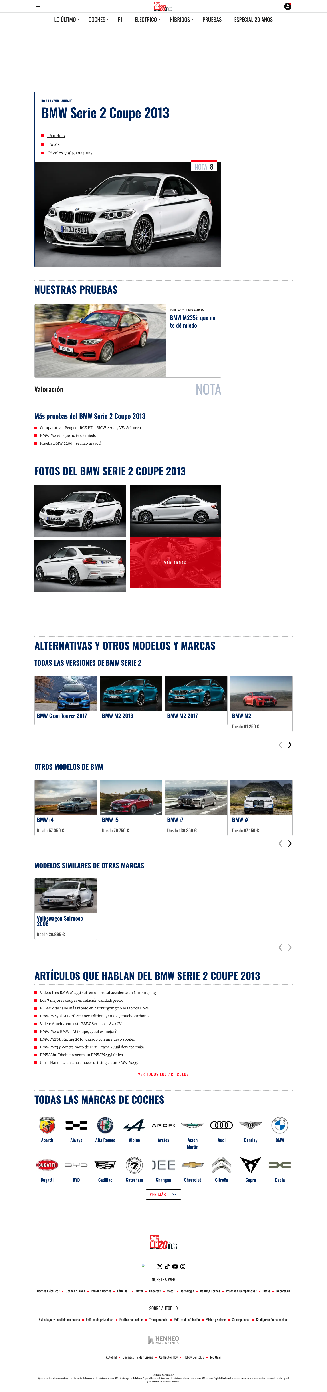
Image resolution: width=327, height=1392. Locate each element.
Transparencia (158, 1319)
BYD (76, 1179)
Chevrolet (192, 1179)
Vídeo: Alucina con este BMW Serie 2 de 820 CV (80, 1024)
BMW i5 (110, 819)
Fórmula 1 (123, 1291)
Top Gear (215, 1357)
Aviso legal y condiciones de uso (59, 1319)
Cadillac (105, 1179)
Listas (266, 1291)
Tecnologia (187, 1291)
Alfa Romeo (105, 1140)
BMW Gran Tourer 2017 (62, 715)
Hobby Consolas (194, 1357)
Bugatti (47, 1179)
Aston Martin (192, 1143)
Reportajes (283, 1291)
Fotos (53, 144)
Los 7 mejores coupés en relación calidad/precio (81, 1000)
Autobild (111, 1357)
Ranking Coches (101, 1291)
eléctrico (146, 19)
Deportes (155, 1291)
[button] (289, 745)
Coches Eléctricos (48, 1291)
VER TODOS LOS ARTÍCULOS (163, 1074)
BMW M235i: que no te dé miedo (192, 321)
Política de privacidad (99, 1319)
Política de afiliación (187, 1319)
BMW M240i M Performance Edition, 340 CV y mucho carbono (94, 1016)
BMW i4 (45, 819)
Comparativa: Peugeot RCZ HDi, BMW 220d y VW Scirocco (90, 428)
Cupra (251, 1179)
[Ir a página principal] (163, 6)
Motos (171, 1291)
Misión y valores (216, 1319)
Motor (139, 1291)
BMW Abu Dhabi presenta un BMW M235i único (81, 1055)
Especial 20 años (253, 19)
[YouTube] (175, 1266)
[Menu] (38, 6)
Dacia (280, 1179)
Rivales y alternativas (70, 153)
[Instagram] (182, 1266)
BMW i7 (175, 819)
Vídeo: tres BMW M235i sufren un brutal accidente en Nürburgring (98, 993)
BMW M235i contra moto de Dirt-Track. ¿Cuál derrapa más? (92, 1047)
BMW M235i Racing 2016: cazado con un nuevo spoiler (87, 1039)
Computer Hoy (168, 1357)
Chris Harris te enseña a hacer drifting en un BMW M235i (89, 1063)
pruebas (212, 19)
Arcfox (163, 1140)
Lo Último (65, 19)
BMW (279, 1140)
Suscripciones (241, 1319)
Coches (97, 19)
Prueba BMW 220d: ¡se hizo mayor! (70, 443)
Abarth (47, 1140)
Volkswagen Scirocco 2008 (60, 921)
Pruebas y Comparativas (241, 1291)
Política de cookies (131, 1319)
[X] (160, 1266)
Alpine (134, 1140)
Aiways (76, 1140)
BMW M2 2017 (182, 715)
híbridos (180, 19)
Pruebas (56, 135)
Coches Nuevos (75, 1291)
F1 (120, 19)
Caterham (134, 1179)
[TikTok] (167, 1266)
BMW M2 (241, 715)
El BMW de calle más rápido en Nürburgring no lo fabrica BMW (94, 1008)
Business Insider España (138, 1357)
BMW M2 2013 (117, 715)
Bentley (251, 1140)
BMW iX (240, 819)
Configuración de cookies (272, 1319)
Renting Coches (210, 1291)
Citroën (221, 1179)
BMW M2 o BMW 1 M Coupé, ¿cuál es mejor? (78, 1031)
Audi (222, 1140)
